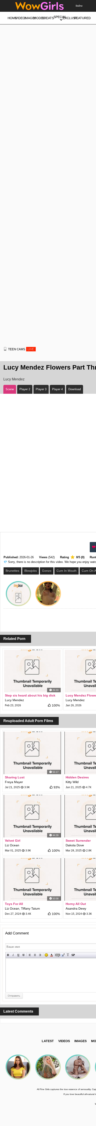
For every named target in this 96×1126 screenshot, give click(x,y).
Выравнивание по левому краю (29, 955)
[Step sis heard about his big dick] (32, 671)
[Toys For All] (32, 879)
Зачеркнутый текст (23, 955)
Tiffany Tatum (30, 908)
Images (80, 1041)
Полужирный (8, 955)
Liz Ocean (12, 845)
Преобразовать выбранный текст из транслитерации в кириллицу (68, 955)
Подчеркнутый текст (18, 955)
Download (74, 389)
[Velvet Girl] (32, 816)
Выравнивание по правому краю (40, 955)
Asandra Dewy (76, 908)
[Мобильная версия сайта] (5, 349)
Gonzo (46, 570)
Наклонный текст (13, 955)
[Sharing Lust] (32, 753)
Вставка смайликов (46, 955)
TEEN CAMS (21, 349)
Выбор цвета (51, 955)
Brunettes (12, 570)
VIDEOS (64, 1041)
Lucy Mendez (14, 379)
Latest (48, 1041)
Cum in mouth (66, 570)
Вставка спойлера (73, 955)
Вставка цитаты (62, 955)
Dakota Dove (75, 845)
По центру (35, 955)
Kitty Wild (72, 782)
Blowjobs (30, 570)
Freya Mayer (14, 782)
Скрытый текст (57, 955)
